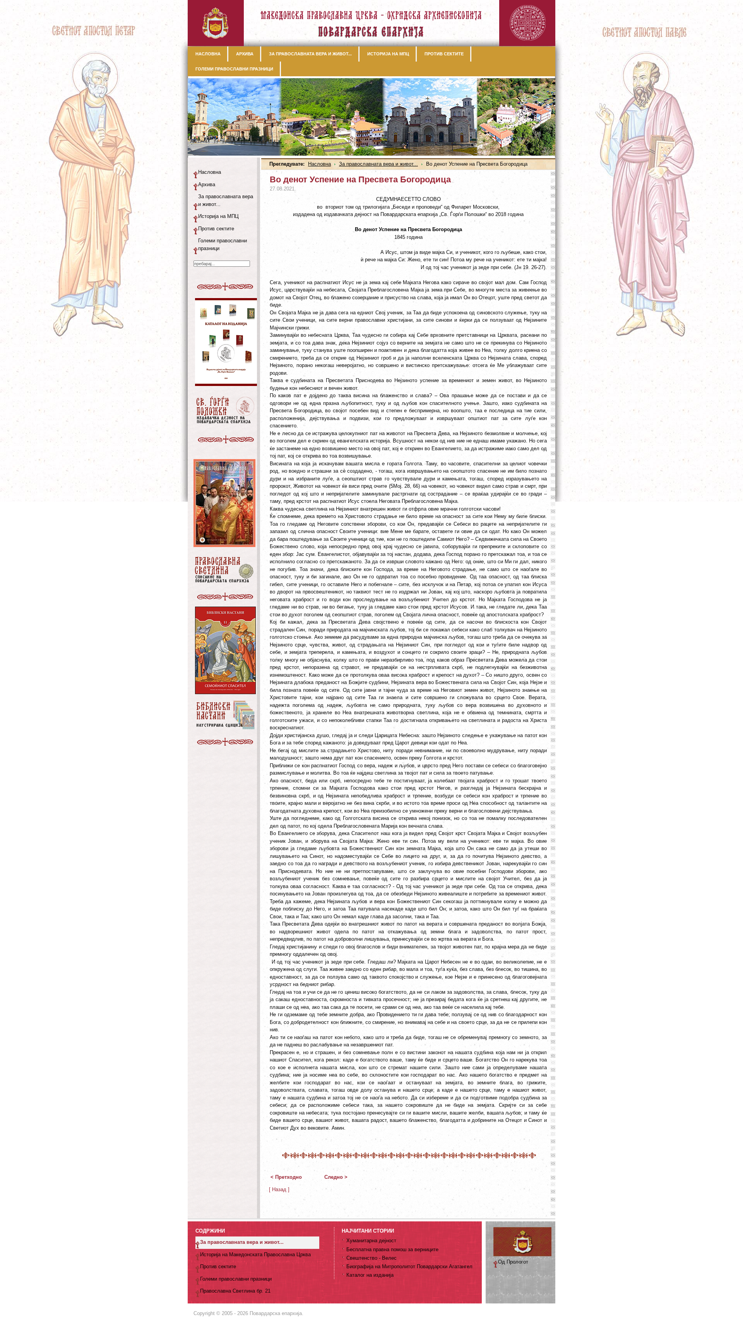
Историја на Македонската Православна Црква (255, 1254)
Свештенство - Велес (371, 1258)
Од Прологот (513, 1262)
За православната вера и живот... (378, 164)
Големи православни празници (222, 244)
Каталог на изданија (370, 1275)
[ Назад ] (279, 1189)
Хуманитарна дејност (371, 1240)
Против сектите (216, 229)
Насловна (319, 164)
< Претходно (286, 1177)
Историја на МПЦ (218, 216)
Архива (206, 184)
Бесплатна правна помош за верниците (392, 1249)
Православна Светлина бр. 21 (235, 1291)
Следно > (336, 1177)
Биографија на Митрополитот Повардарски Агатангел (409, 1266)
